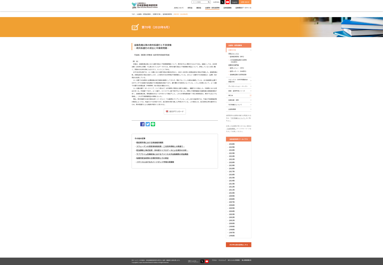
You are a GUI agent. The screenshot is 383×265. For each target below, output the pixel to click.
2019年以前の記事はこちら (238, 245)
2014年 (232, 180)
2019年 (232, 165)
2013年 (232, 183)
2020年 (232, 162)
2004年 (232, 211)
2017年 (232, 171)
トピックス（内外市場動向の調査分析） (238, 80)
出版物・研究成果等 (212, 7)
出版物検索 (232, 109)
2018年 (232, 168)
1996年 (232, 235)
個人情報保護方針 (246, 260)
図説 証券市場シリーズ (236, 91)
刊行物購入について (235, 105)
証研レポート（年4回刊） (238, 71)
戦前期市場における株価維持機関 (149, 142)
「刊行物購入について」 (238, 118)
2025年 (232, 147)
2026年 (232, 144)
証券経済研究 (167, 14)
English (234, 2)
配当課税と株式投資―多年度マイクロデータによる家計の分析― (162, 150)
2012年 (232, 186)
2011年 (232, 190)
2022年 (232, 156)
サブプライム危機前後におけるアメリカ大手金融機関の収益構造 (162, 154)
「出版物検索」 (231, 129)
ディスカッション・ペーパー (238, 86)
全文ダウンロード (176, 111)
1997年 (232, 232)
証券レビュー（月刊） (237, 68)
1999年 (232, 226)
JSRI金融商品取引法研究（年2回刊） (238, 61)
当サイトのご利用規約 (234, 260)
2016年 (232, 174)
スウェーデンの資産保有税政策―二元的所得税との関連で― (160, 146)
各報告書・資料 (233, 100)
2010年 (232, 193)
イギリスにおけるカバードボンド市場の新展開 (155, 162)
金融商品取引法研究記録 (238, 74)
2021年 (232, 159)
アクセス (214, 260)
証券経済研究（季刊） (237, 57)
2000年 (232, 223)
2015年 (232, 177)
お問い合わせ (245, 2)
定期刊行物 (156, 14)
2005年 (232, 208)
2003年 (232, 214)
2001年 (232, 220)
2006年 (232, 205)
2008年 (232, 199)
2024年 (232, 150)
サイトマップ (222, 260)
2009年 (232, 196)
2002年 (232, 217)
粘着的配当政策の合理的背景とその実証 (152, 158)
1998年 (232, 229)
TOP (133, 14)
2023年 (232, 153)
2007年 (232, 202)
